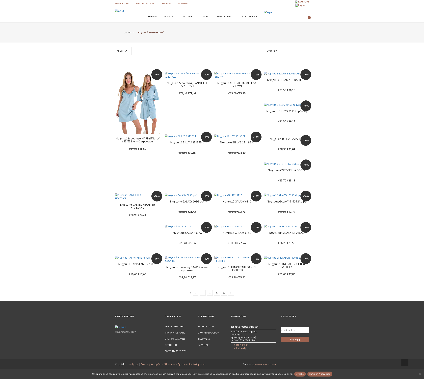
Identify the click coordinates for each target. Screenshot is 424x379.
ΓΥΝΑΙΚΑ (169, 16)
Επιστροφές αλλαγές (175, 338)
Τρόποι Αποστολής (175, 332)
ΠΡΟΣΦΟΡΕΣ (224, 16)
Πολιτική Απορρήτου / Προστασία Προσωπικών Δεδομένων (173, 364)
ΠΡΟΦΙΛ (152, 16)
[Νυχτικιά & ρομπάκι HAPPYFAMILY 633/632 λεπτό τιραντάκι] (137, 102)
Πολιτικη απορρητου (175, 351)
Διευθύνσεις (165, 3)
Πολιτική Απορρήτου (320, 374)
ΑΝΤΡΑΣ (188, 16)
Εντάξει (300, 374)
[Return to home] (118, 32)
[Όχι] (420, 374)
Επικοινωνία (249, 16)
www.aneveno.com (265, 364)
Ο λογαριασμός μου (144, 3)
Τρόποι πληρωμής (174, 326)
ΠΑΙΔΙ (205, 16)
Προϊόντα (128, 32)
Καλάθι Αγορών (122, 3)
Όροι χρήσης (171, 345)
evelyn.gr (133, 364)
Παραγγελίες (183, 3)
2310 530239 (241, 345)
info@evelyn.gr (242, 348)
